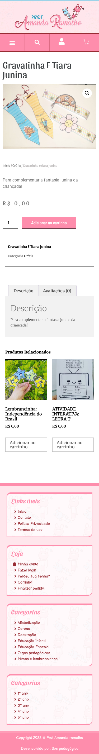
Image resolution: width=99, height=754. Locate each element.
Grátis (16, 165)
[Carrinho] (86, 41)
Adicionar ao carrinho (49, 223)
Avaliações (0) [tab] (57, 290)
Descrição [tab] (23, 290)
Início (6, 165)
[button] (12, 43)
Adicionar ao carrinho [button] (22, 444)
